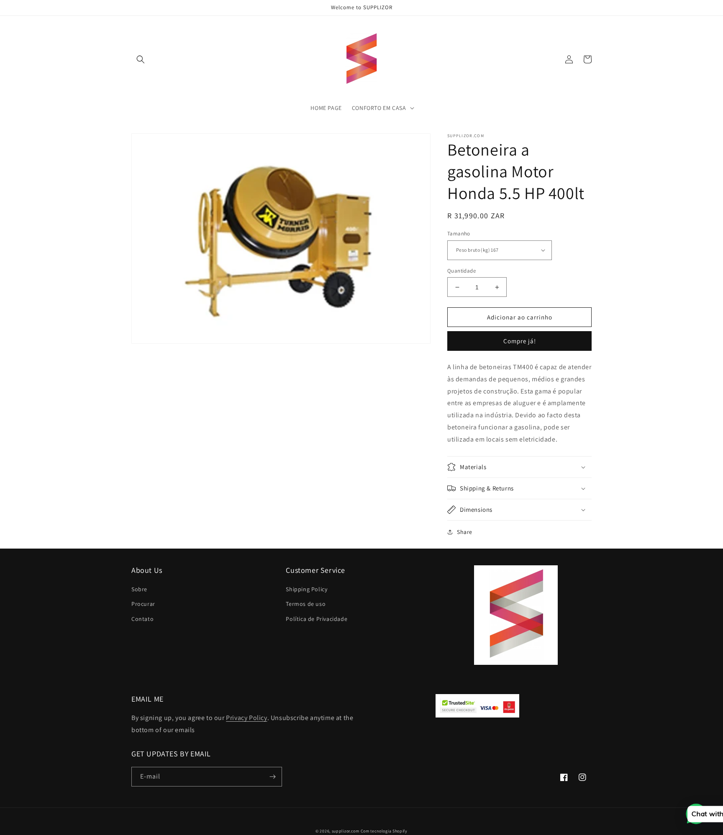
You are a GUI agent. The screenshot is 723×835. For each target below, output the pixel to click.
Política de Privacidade (316, 619)
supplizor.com (345, 831)
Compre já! (519, 341)
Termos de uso (306, 604)
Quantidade (461, 270)
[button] (140, 59)
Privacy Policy (246, 717)
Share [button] (464, 532)
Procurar (143, 604)
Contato (142, 619)
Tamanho (458, 233)
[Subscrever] (272, 776)
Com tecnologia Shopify (384, 831)
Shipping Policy (306, 589)
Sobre (139, 589)
